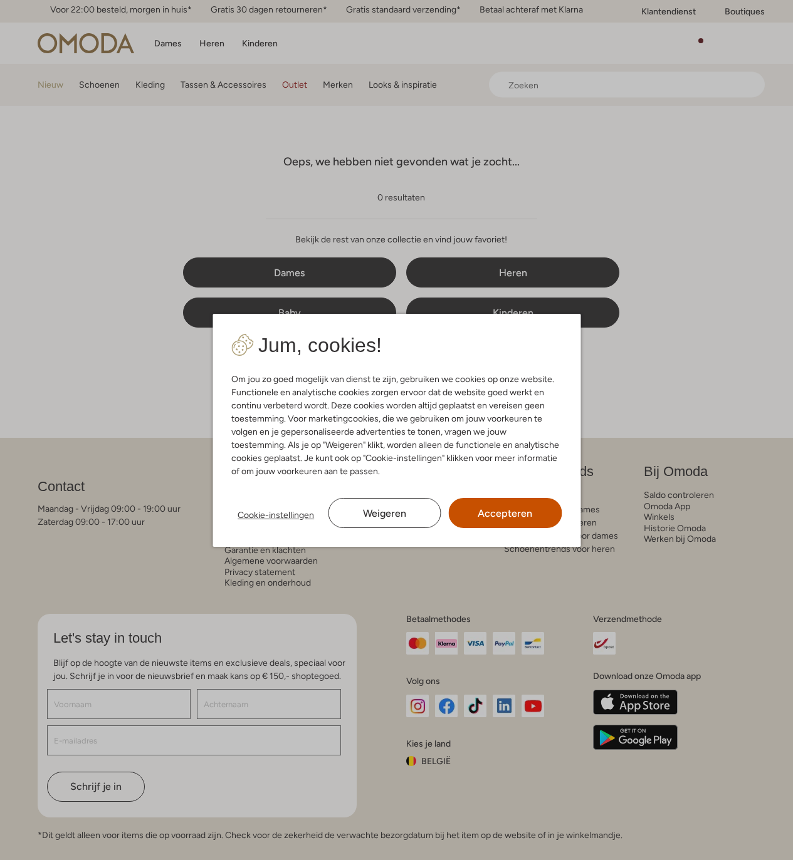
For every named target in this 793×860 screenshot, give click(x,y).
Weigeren (384, 513)
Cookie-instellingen (276, 515)
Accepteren (505, 513)
